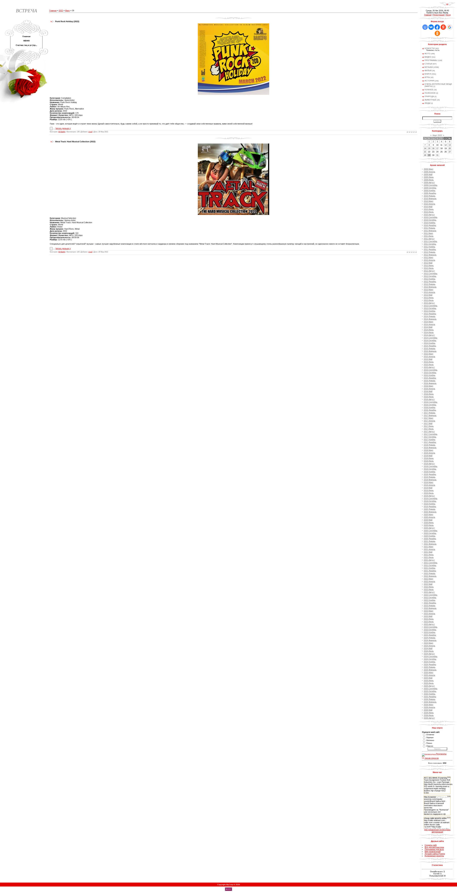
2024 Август (429, 654)
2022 (61, 10)
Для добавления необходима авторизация (437, 831)
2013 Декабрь (430, 314)
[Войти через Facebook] (437, 27)
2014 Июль (429, 332)
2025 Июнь (429, 680)
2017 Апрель (429, 421)
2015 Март (428, 354)
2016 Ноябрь (429, 407)
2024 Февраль (430, 640)
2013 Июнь (429, 298)
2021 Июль (429, 557)
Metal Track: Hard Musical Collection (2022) (75, 141)
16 (433, 148)
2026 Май (428, 710)
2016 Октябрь (430, 405)
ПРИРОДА (429, 96)
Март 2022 (437, 135)
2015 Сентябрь (430, 370)
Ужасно (429, 746)
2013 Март (428, 289)
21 (425, 152)
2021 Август (429, 560)
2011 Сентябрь (430, 241)
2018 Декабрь (430, 474)
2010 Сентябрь (430, 217)
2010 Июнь (429, 209)
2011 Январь (429, 228)
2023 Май (428, 616)
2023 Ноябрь (429, 632)
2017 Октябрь (430, 437)
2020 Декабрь (430, 539)
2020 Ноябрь (429, 536)
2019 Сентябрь (430, 498)
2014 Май (428, 327)
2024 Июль (429, 651)
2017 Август (429, 431)
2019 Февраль (430, 480)
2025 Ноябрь (429, 694)
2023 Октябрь (430, 630)
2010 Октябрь (430, 220)
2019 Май (428, 488)
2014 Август (429, 335)
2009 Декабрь (430, 193)
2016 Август (429, 399)
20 (450, 148)
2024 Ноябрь (429, 662)
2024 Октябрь (430, 659)
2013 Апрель (429, 292)
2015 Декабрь (430, 378)
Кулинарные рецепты (434, 856)
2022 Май (428, 584)
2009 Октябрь (430, 188)
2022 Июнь (429, 587)
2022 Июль (429, 589)
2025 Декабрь (430, 696)
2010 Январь (429, 196)
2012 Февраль (430, 255)
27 (450, 152)
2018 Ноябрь (429, 472)
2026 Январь (429, 699)
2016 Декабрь (430, 410)
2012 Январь (429, 252)
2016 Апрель (429, 389)
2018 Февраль (430, 447)
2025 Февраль (430, 670)
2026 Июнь (429, 713)
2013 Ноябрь (429, 311)
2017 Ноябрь (429, 439)
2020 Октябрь (430, 533)
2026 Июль (429, 715)
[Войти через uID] (425, 27)
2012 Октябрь (430, 276)
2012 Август (429, 271)
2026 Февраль (430, 702)
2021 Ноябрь (429, 568)
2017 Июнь (429, 426)
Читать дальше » (63, 128)
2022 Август (429, 592)
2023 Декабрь (430, 635)
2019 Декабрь (430, 506)
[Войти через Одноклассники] (437, 33)
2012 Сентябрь (430, 273)
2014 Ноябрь (429, 343)
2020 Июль (429, 525)
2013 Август (429, 303)
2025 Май (428, 678)
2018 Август (429, 464)
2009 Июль (429, 180)
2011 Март (428, 233)
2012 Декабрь (430, 281)
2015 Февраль (430, 351)
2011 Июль (428, 236)
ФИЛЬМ (428, 70)
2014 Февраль (430, 319)
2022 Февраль (430, 576)
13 (450, 145)
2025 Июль (429, 683)
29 (429, 155)
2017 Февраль (430, 415)
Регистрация (439, 15)
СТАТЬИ (428, 64)
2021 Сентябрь (430, 563)
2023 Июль (429, 622)
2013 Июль (429, 300)
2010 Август (429, 215)
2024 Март (428, 643)
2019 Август (429, 496)
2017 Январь (429, 413)
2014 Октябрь (430, 340)
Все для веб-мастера (434, 847)
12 (446, 145)
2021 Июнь (429, 555)
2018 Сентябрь (430, 466)
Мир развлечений (433, 851)
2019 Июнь (429, 490)
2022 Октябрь (430, 597)
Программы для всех (434, 849)
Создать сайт (431, 845)
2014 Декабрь (430, 346)
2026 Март (428, 705)
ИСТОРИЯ (429, 81)
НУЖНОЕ (429, 90)
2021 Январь (429, 541)
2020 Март (428, 514)
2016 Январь (429, 381)
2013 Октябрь (430, 308)
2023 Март (428, 611)
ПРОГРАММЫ (431, 60)
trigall (90, 132)
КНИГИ (428, 74)
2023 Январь (429, 605)
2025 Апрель (429, 675)
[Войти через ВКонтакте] (431, 27)
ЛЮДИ (427, 103)
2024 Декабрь (430, 664)
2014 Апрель (429, 324)
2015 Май (428, 359)
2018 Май (428, 455)
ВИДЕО (428, 57)
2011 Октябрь (430, 244)
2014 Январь (429, 316)
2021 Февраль (430, 544)
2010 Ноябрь (429, 223)
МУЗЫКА (61, 132)
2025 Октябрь (430, 691)
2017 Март (428, 418)
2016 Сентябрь (430, 402)
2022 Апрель (429, 581)
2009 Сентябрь (430, 185)
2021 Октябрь (430, 565)
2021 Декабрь (430, 571)
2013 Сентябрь (430, 306)
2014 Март (428, 322)
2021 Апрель (429, 549)
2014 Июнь (429, 330)
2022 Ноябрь (429, 600)
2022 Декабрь (430, 603)
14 (425, 148)
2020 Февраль (430, 512)
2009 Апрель (429, 172)
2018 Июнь (429, 458)
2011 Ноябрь (429, 247)
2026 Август (429, 718)
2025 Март (428, 672)
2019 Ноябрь (429, 504)
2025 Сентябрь (430, 688)
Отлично (430, 735)
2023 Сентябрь (430, 627)
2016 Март (428, 386)
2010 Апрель (429, 204)
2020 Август (429, 528)
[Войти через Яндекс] (443, 27)
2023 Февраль (430, 608)
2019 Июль (429, 493)
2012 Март (428, 257)
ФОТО (427, 53)
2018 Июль (429, 461)
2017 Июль (429, 429)
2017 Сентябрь (430, 434)
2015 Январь (429, 348)
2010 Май (428, 206)
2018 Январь (429, 445)
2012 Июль (429, 268)
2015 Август (429, 367)
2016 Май (428, 391)
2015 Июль (429, 364)
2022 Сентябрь (430, 595)
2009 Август (429, 182)
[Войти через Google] (449, 27)
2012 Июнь (429, 265)
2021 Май (428, 552)
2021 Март (428, 547)
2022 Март (428, 579)
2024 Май (428, 648)
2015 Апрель (429, 356)
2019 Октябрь (430, 501)
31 (437, 155)
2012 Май (428, 263)
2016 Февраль (430, 383)
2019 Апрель (429, 485)
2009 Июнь (429, 177)
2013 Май (428, 295)
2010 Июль (429, 212)
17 (437, 148)
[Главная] (447, 5)
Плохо (429, 743)
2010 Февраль (430, 198)
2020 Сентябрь (430, 530)
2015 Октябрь (430, 372)
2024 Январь (429, 638)
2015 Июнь (429, 362)
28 (425, 155)
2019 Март (428, 482)
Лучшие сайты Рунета (435, 854)
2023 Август (429, 624)
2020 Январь (429, 509)
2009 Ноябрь (429, 190)
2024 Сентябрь (430, 656)
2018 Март (428, 450)
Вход (448, 15)
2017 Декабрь (430, 442)
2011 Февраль (430, 231)
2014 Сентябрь (430, 338)
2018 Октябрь (430, 469)
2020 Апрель (429, 517)
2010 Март (428, 201)
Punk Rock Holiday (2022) (67, 21)
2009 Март (428, 169)
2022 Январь (429, 573)
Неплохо (430, 740)
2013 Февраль (430, 287)
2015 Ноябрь (429, 375)
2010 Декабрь (430, 225)
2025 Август (429, 686)
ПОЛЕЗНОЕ (430, 93)
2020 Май (428, 520)
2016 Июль (429, 397)
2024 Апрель (429, 646)
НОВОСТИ (430, 48)
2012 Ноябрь (429, 279)
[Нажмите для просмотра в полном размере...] (233, 94)
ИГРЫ (427, 77)
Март (67, 10)
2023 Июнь (429, 619)
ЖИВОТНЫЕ (430, 100)
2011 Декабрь (430, 249)
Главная (53, 10)
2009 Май (428, 174)
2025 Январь (429, 667)
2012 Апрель (429, 260)
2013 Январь (429, 284)
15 (429, 148)
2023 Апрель (429, 613)
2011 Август (429, 239)
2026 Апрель (429, 707)
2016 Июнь (429, 394)
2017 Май (428, 423)
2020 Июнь (429, 522)
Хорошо (429, 737)
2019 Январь (429, 477)
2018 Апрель (429, 453)
